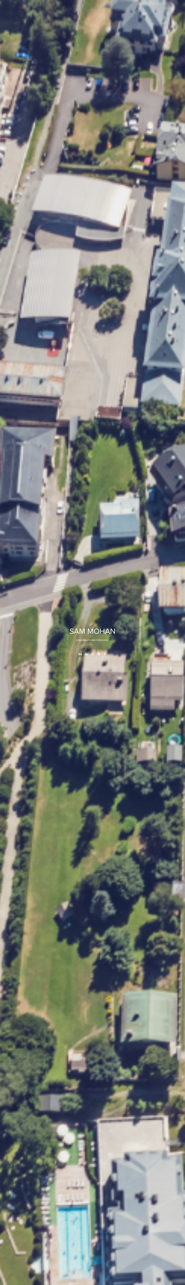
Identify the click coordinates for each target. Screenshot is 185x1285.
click (92, 646)
